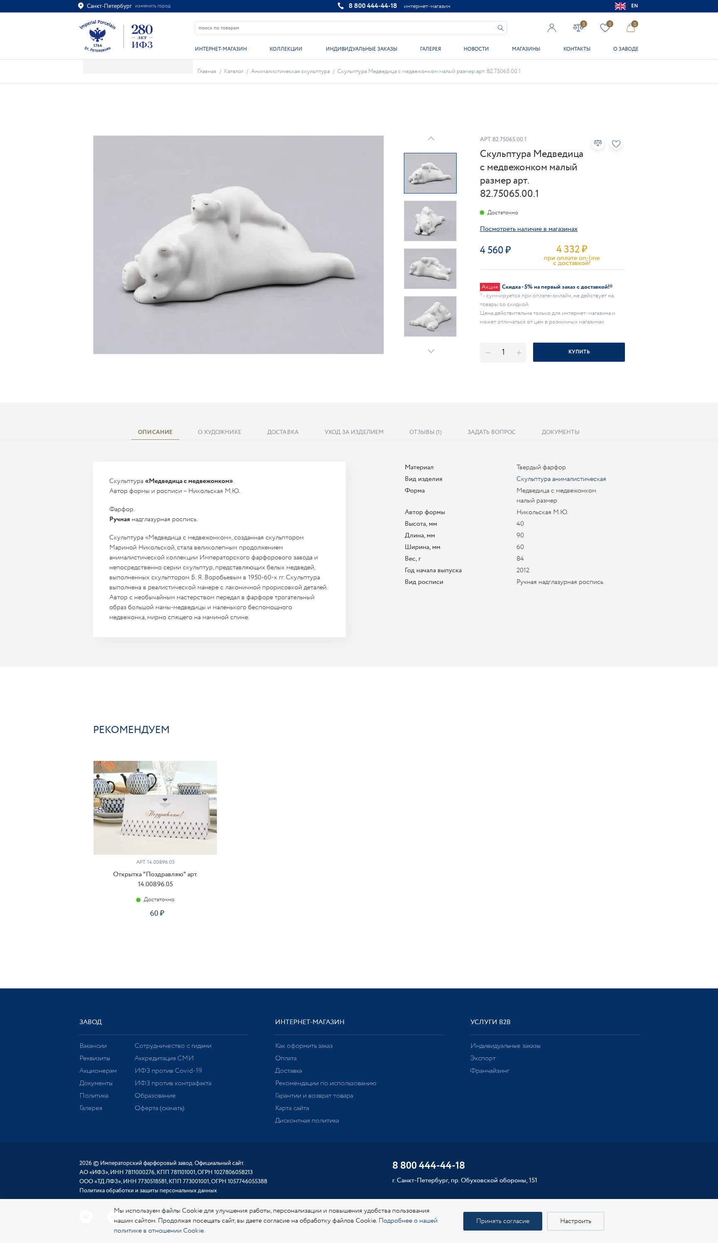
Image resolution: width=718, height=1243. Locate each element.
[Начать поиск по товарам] (501, 28)
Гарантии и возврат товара (314, 1096)
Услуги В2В (490, 1022)
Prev (431, 138)
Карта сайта (292, 1108)
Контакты (576, 49)
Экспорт (483, 1058)
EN (635, 6)
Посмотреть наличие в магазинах (529, 229)
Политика (93, 1096)
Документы (96, 1083)
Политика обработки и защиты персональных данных (148, 1191)
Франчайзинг (489, 1071)
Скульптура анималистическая (561, 479)
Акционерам (98, 1071)
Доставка (288, 1071)
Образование (155, 1096)
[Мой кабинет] (552, 27)
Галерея (430, 49)
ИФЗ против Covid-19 (168, 1071)
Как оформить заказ (304, 1046)
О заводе (626, 49)
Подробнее (155, 942)
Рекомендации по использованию (325, 1083)
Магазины (526, 49)
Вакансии (93, 1046)
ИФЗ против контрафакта (173, 1083)
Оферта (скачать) (159, 1108)
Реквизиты (94, 1058)
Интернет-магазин (221, 49)
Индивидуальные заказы (361, 49)
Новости (476, 49)
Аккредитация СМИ (164, 1058)
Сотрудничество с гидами (173, 1046)
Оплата (286, 1058)
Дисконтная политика (307, 1120)
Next (431, 351)
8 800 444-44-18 (373, 6)
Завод (90, 1022)
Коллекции (286, 49)
